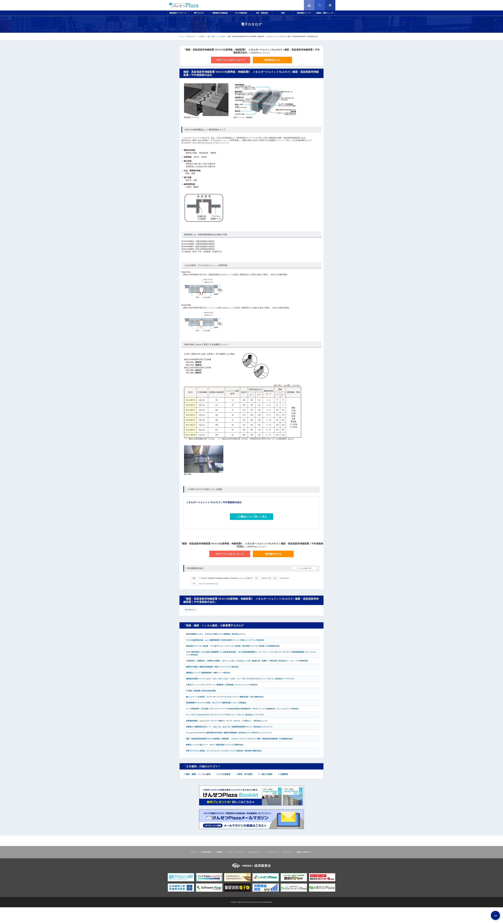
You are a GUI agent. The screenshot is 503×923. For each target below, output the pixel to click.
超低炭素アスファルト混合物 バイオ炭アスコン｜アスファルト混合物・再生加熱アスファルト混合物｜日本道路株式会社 (233, 646)
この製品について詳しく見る (251, 516)
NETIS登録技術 (241, 13)
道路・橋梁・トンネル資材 (216, 36)
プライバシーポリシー (235, 852)
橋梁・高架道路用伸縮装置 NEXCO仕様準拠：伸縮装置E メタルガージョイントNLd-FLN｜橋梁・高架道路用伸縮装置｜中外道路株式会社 (239, 739)
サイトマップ (287, 852)
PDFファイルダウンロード (231, 60)
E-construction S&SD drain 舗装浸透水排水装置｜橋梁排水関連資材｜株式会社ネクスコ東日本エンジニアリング (228, 733)
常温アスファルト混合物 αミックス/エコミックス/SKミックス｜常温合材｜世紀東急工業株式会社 (224, 751)
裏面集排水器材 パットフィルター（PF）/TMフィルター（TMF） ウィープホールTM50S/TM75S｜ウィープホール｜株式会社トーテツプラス (240, 679)
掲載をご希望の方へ (304, 852)
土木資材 (201, 36)
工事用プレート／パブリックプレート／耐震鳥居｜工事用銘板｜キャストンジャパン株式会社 (222, 685)
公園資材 (283, 774)
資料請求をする (272, 60)
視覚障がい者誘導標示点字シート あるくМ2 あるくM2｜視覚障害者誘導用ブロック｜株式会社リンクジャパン (229, 727)
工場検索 (219, 852)
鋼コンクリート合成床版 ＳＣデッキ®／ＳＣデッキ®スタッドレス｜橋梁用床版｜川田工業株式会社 (225, 697)
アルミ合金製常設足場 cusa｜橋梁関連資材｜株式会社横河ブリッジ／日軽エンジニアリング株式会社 (225, 640)
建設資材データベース (178, 13)
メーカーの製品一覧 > (304, 568)
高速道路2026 (190, 610)
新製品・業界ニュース (324, 13)
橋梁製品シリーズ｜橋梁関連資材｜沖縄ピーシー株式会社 (208, 673)
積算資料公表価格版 (220, 13)
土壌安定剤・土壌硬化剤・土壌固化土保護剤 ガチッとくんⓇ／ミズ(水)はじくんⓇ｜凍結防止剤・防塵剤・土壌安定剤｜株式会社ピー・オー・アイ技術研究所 (247, 661)
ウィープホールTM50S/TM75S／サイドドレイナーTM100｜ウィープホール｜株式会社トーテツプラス (225, 715)
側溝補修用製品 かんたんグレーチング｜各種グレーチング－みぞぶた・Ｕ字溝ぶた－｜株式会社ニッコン (227, 721)
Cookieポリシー (255, 852)
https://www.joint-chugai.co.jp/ (208, 584)
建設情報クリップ (304, 13)
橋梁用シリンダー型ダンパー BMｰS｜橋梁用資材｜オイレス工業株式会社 (214, 745)
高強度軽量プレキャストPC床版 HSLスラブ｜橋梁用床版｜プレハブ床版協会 (216, 703)
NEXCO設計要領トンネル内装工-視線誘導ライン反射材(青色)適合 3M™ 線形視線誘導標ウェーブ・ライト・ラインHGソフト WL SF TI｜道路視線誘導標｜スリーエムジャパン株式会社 (251, 653)
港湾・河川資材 (245, 774)
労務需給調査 (206, 852)
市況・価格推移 (262, 13)
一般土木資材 (265, 774)
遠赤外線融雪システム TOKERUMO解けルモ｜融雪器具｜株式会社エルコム (216, 634)
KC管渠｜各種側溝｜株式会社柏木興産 (201, 691)
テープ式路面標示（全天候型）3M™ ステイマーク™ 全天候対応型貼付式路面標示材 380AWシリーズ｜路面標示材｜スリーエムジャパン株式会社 (242, 709)
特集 (283, 13)
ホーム (181, 36)
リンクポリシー (271, 852)
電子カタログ (199, 13)
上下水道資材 (224, 774)
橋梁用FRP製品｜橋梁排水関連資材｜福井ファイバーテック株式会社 (212, 667)
